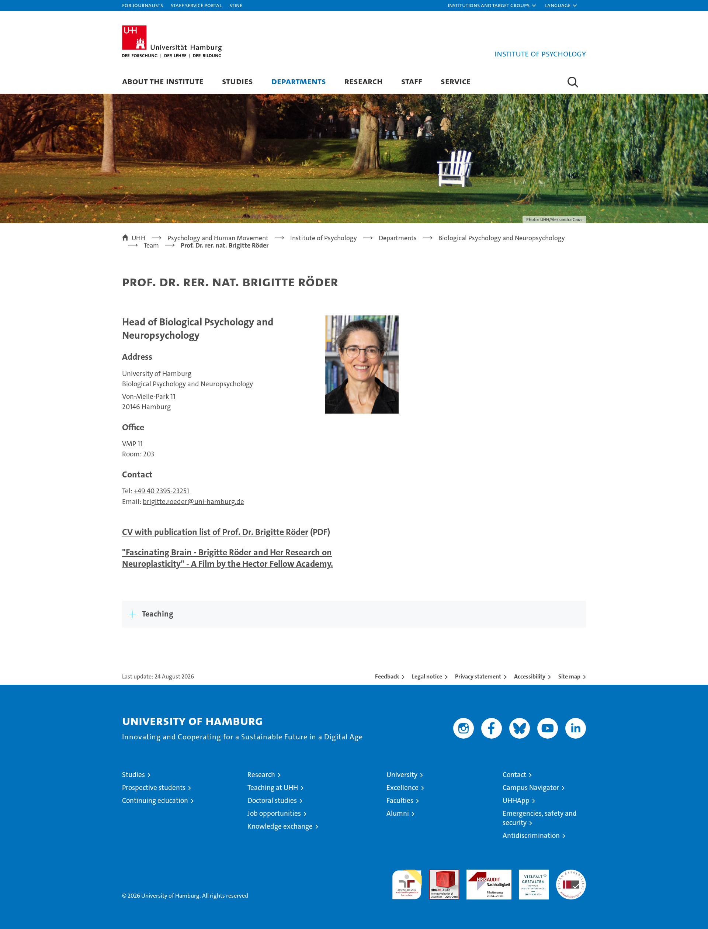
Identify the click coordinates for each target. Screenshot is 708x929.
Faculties (399, 800)
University (401, 774)
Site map (569, 676)
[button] (492, 5)
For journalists (142, 5)
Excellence (402, 787)
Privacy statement (478, 676)
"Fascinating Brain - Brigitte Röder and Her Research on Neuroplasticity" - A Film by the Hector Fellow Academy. (227, 558)
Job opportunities (274, 813)
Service (456, 81)
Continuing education (155, 800)
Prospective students (153, 787)
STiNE (235, 5)
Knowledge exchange (280, 826)
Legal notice (427, 676)
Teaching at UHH (272, 787)
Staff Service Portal (196, 5)
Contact (514, 774)
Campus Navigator (531, 787)
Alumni (397, 813)
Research (363, 81)
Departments (298, 81)
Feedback (387, 676)
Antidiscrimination (531, 835)
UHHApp (516, 800)
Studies (237, 81)
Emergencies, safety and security (540, 818)
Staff (411, 81)
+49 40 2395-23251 (161, 490)
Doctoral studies (272, 800)
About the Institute (163, 81)
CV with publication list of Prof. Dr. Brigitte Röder (215, 532)
